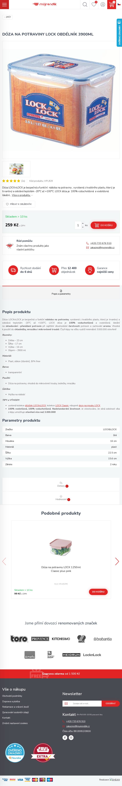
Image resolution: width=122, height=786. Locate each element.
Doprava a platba (11, 701)
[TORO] (19, 639)
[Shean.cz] (115, 779)
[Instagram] (71, 737)
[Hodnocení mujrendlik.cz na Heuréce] (15, 753)
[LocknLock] (92, 655)
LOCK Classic (62, 405)
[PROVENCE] (40, 639)
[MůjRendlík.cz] (44, 4)
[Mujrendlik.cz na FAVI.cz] (43, 753)
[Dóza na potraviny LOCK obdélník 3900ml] (61, 100)
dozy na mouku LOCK (89, 405)
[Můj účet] (102, 4)
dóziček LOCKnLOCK (35, 405)
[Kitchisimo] (61, 639)
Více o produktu (21, 195)
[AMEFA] (30, 655)
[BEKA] (82, 639)
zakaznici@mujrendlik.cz (102, 247)
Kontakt (6, 717)
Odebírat (111, 703)
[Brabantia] (103, 639)
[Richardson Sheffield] (51, 655)
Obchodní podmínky (12, 695)
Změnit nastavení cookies (15, 723)
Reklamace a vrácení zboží (15, 706)
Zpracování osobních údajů (15, 712)
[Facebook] (64, 737)
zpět (8, 17)
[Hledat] (84, 4)
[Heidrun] (71, 655)
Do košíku (107, 225)
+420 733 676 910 (100, 243)
